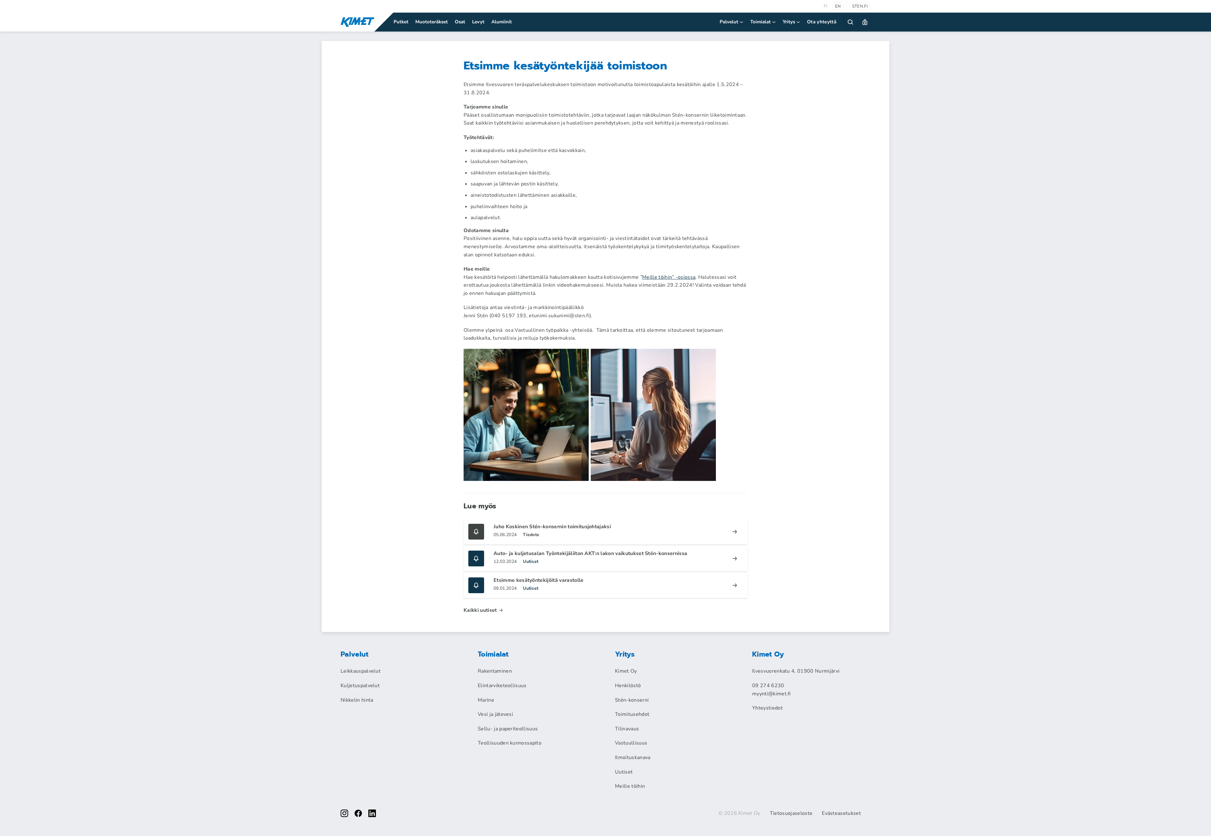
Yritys (789, 22)
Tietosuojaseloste (791, 813)
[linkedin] (372, 813)
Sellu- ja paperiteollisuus (508, 728)
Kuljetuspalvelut (360, 685)
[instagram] (344, 813)
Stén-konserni (632, 700)
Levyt (478, 22)
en (838, 6)
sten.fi (860, 6)
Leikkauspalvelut (361, 671)
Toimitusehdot (632, 714)
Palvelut (729, 22)
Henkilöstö (628, 685)
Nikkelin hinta (357, 700)
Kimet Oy (626, 671)
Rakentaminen (495, 671)
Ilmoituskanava (632, 757)
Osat (460, 22)
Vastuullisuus (631, 743)
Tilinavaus (627, 728)
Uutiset (624, 772)
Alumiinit (501, 22)
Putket (401, 22)
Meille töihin (630, 786)
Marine (486, 700)
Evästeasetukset (841, 813)
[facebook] (358, 813)
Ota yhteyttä (821, 22)
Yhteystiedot (767, 707)
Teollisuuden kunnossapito (509, 743)
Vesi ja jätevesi (495, 714)
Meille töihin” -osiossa (668, 277)
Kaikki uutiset (480, 610)
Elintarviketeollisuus (502, 685)
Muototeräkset (431, 22)
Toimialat (760, 22)
